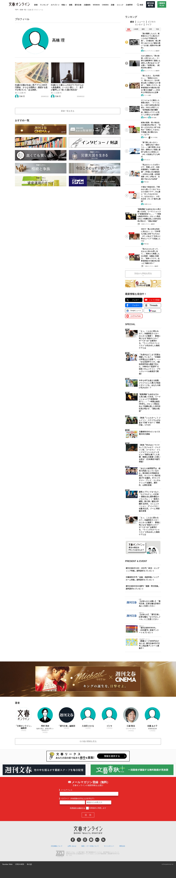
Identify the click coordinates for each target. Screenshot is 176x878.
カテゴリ (54, 5)
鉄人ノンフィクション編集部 (151, 50)
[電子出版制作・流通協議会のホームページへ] (60, 854)
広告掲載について (56, 846)
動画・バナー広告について (90, 846)
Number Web (7, 864)
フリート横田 (147, 95)
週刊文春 (78, 5)
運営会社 (122, 846)
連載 (70, 5)
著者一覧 (23, 10)
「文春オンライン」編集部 (147, 224)
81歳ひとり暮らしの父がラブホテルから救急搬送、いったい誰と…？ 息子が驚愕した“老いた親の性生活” (67, 87)
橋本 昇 (146, 117)
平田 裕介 (146, 182)
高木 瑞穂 (153, 117)
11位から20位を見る (143, 273)
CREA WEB (19, 864)
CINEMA (105, 5)
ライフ (148, 24)
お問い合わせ (72, 846)
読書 (112, 5)
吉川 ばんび (147, 159)
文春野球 (129, 5)
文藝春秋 (87, 5)
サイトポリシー (109, 846)
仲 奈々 (146, 137)
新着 (36, 5)
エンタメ (139, 24)
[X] (79, 840)
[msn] (97, 840)
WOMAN (96, 5)
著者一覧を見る (67, 111)
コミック (120, 5)
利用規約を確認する (77, 808)
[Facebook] (73, 840)
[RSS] (103, 840)
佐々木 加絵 (154, 137)
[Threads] (85, 840)
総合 (132, 22)
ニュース (141, 22)
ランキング (44, 5)
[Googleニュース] (91, 840)
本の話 (29, 864)
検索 (141, 5)
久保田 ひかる (147, 204)
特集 (63, 5)
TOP (16, 10)
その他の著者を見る (88, 741)
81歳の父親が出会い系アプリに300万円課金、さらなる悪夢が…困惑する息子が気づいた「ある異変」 (31, 87)
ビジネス (152, 22)
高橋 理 (22, 96)
